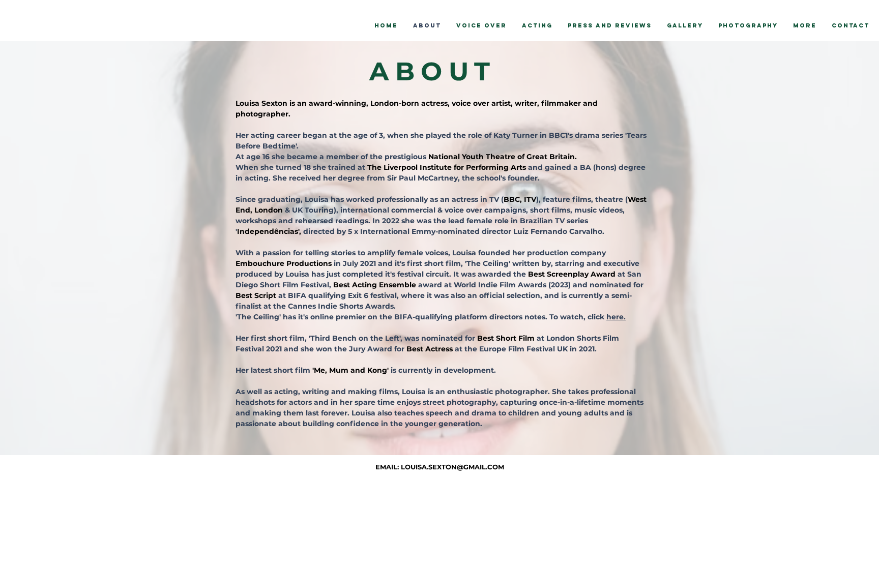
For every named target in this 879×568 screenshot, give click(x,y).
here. (616, 316)
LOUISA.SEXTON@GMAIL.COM (452, 467)
